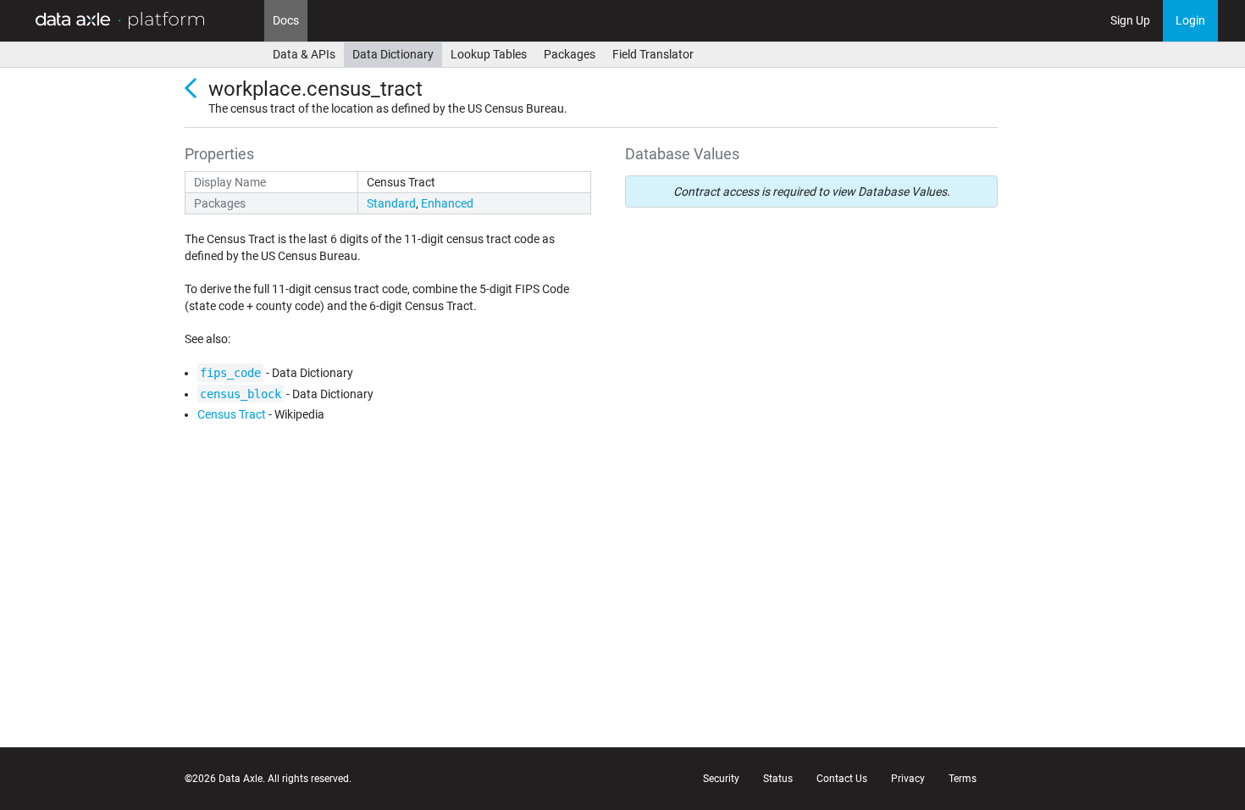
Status (778, 779)
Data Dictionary (393, 54)
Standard (391, 203)
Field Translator (653, 54)
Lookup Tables (489, 54)
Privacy (908, 779)
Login (1190, 20)
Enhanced (447, 203)
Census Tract (231, 414)
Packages (569, 54)
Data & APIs (304, 54)
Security (721, 779)
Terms (963, 779)
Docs (286, 20)
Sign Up (1130, 20)
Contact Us (841, 779)
